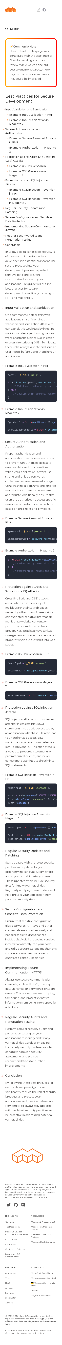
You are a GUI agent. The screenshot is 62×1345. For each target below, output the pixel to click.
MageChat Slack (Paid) (42, 1273)
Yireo (7, 1278)
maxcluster (10, 1298)
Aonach (9, 1302)
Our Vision (10, 1222)
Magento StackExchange (43, 1242)
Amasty (9, 1288)
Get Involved (11, 1244)
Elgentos (9, 1293)
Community (11, 1239)
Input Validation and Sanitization (26, 109)
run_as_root (11, 1273)
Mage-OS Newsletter (41, 1295)
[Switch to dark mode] (45, 10)
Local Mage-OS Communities (12, 1255)
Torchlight (40, 1333)
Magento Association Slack (43, 1278)
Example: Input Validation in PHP (31, 114)
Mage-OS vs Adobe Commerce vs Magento (16, 1233)
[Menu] (53, 10)
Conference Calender (15, 1249)
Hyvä (7, 1283)
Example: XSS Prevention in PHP (31, 166)
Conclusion (12, 244)
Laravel (47, 1330)
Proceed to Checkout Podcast (41, 1235)
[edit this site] (39, 10)
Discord (34, 1290)
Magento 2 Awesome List (43, 1222)
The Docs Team (12, 1227)
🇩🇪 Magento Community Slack (43, 1284)
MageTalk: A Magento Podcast (41, 1228)
